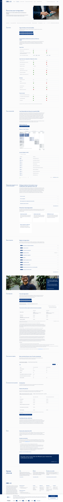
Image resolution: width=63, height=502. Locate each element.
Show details (38, 500)
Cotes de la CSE (42, 489)
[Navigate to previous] (29, 177)
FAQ (40, 490)
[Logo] (9, 1)
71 (28, 177)
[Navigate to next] (30, 177)
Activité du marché (22, 1)
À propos (35, 1)
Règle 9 (21, 264)
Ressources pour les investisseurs (29, 1)
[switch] (23, 500)
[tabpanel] (39, 327)
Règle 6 (21, 257)
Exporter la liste (55, 177)
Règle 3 (21, 250)
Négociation (18, 1)
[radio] (54, 364)
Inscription (14, 1)
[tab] (22, 304)
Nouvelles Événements (39, 1)
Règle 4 (21, 252)
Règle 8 (21, 262)
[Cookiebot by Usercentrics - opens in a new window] (9, 500)
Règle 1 (21, 245)
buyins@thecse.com (27, 441)
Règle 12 (21, 269)
